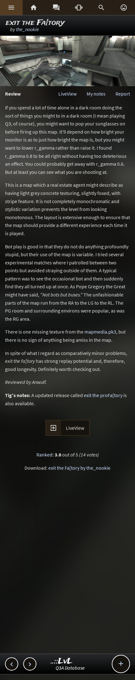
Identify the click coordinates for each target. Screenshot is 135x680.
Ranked (44, 454)
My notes (96, 94)
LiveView (67, 94)
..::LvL (61, 661)
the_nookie (27, 29)
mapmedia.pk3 (100, 332)
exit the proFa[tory (103, 395)
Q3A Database (70, 668)
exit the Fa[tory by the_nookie (79, 468)
